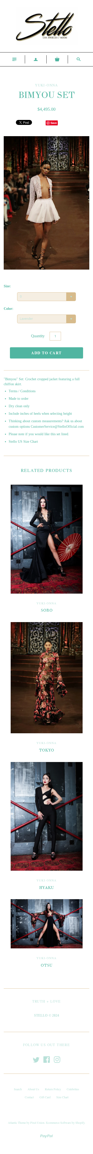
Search (18, 1089)
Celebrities (73, 1089)
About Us (33, 1089)
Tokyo (46, 750)
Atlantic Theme (17, 1123)
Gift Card (45, 1097)
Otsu (46, 965)
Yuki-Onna (46, 603)
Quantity (38, 336)
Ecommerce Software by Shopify (65, 1123)
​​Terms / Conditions (22, 391)
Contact (29, 1097)
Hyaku (46, 887)
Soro (47, 610)
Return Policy (53, 1089)
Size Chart (62, 1097)
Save (54, 123)
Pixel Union (37, 1123)
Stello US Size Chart (23, 441)
